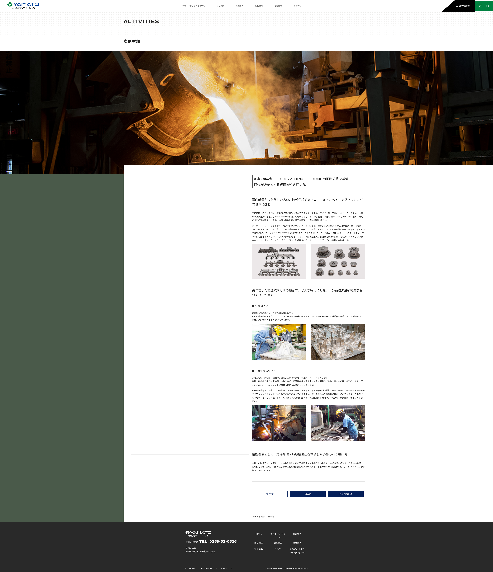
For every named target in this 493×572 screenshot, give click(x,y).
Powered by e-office (300, 568)
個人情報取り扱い (207, 568)
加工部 (308, 493)
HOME (258, 533)
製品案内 (259, 5)
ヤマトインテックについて (193, 5)
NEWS (278, 548)
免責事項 (192, 568)
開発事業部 (344, 493)
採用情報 (258, 548)
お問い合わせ (464, 5)
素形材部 (270, 493)
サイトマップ (224, 568)
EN (487, 5)
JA (480, 5)
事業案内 (258, 543)
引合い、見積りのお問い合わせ (297, 550)
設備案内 (278, 5)
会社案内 (297, 533)
